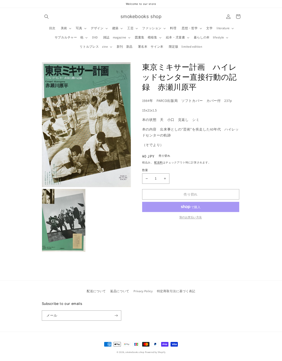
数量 (145, 170)
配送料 (158, 162)
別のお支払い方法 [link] (190, 217)
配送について (96, 291)
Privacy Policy (143, 291)
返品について (119, 291)
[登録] (116, 315)
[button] (47, 17)
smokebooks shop (134, 352)
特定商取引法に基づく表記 (176, 291)
